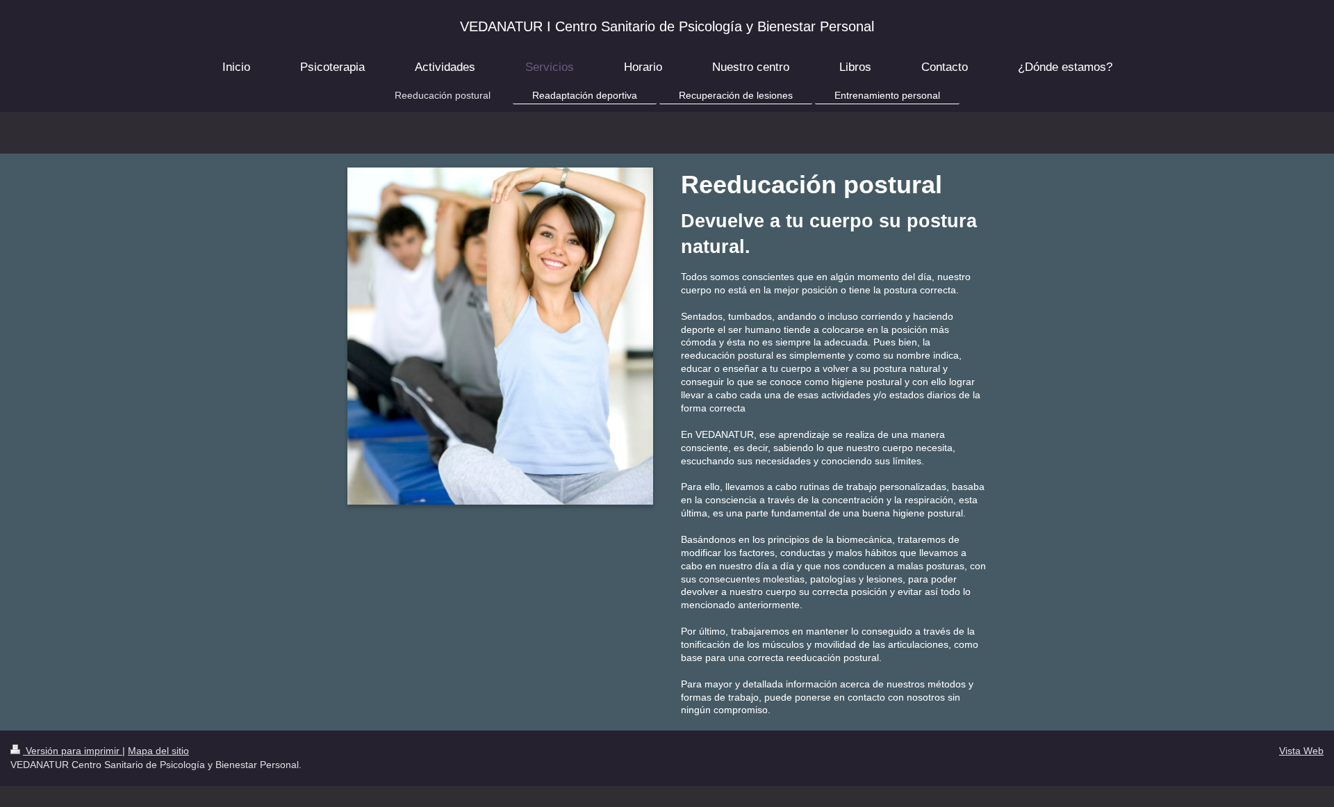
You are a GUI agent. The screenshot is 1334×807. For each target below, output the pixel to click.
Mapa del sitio (158, 750)
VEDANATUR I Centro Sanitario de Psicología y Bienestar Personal (667, 26)
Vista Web (1301, 750)
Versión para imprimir (72, 750)
